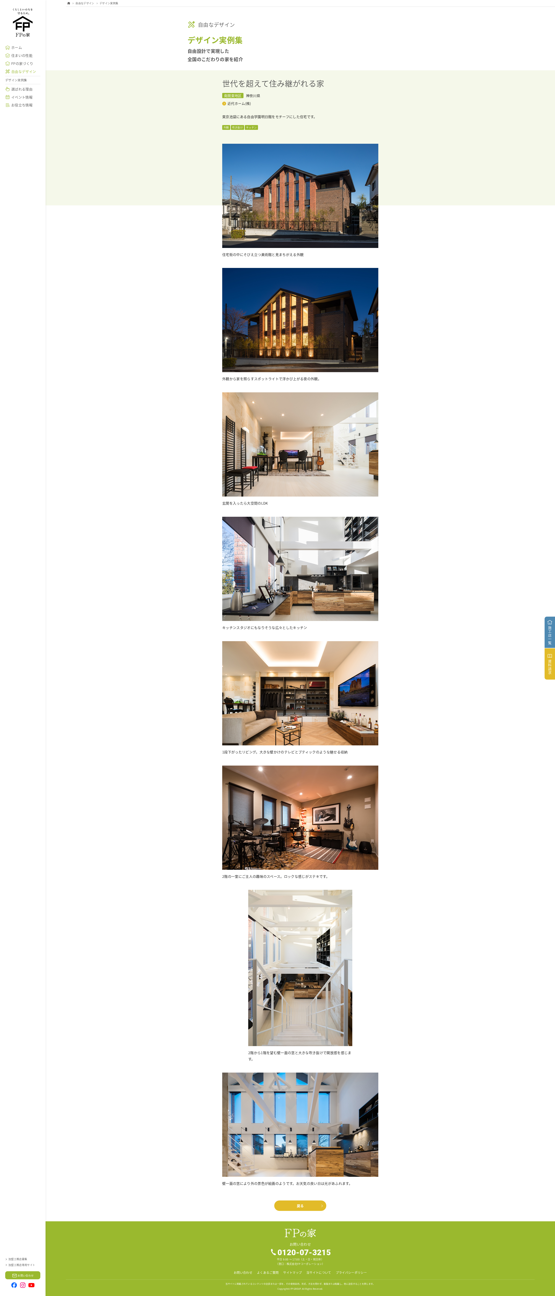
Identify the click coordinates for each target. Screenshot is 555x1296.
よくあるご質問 (268, 1272)
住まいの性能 (22, 55)
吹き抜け (237, 127)
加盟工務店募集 (17, 1259)
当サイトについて (318, 1272)
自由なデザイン (23, 71)
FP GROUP (296, 1288)
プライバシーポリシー (351, 1272)
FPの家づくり (22, 63)
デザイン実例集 (16, 80)
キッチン (251, 127)
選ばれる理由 (22, 89)
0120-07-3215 (304, 1252)
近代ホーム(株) (239, 103)
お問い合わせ (243, 1272)
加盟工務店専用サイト (21, 1265)
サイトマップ (292, 1272)
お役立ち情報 (22, 104)
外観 (226, 127)
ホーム (16, 47)
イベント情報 (22, 97)
